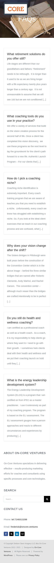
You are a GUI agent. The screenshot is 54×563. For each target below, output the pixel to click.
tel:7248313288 (19, 519)
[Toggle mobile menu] (49, 5)
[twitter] (11, 534)
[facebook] (6, 534)
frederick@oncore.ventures (24, 527)
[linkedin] (17, 534)
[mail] (22, 534)
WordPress (8, 555)
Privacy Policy (34, 555)
